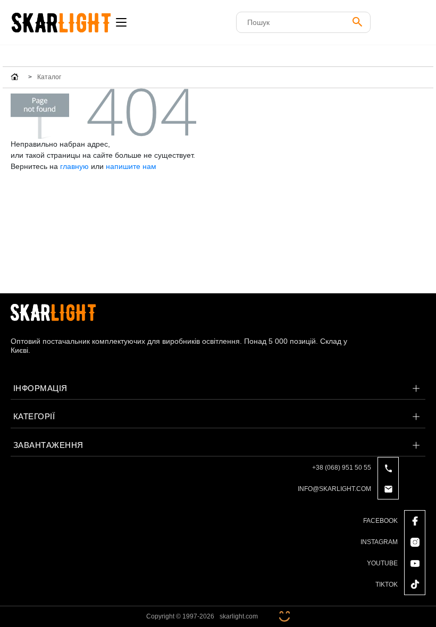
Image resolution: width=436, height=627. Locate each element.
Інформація (40, 388)
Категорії (34, 416)
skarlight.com (239, 616)
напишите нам (131, 166)
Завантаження (48, 445)
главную (74, 166)
